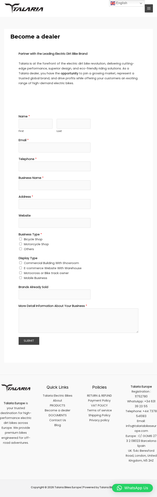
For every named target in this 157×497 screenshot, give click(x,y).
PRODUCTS (57, 405)
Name (24, 116)
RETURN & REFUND (99, 396)
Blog (57, 425)
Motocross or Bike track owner (46, 273)
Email (24, 140)
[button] (132, 488)
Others (29, 249)
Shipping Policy (99, 415)
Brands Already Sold (33, 287)
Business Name (31, 178)
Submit (29, 341)
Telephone (28, 159)
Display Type (28, 258)
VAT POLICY (99, 405)
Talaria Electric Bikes (57, 396)
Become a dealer (57, 410)
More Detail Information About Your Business (53, 306)
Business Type (30, 234)
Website (25, 215)
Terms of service (99, 410)
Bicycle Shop (33, 239)
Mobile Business (35, 278)
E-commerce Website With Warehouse (53, 268)
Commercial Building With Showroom (51, 263)
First (21, 131)
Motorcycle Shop (36, 244)
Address (26, 197)
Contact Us (57, 420)
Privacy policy (99, 420)
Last (59, 131)
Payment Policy (99, 400)
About (57, 400)
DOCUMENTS (58, 415)
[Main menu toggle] (149, 8)
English (121, 3)
